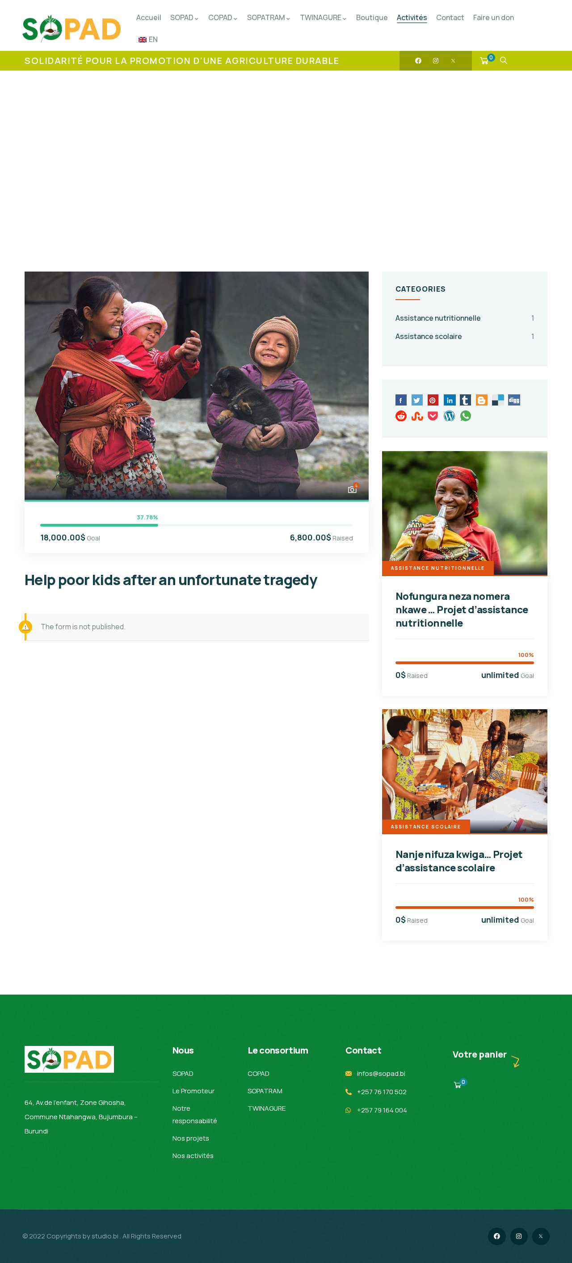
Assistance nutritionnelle (438, 318)
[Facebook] (418, 61)
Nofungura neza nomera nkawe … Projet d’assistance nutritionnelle (461, 610)
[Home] (71, 28)
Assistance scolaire (428, 336)
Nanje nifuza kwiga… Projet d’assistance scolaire (458, 861)
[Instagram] (436, 61)
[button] (351, 385)
